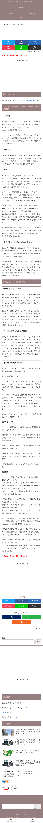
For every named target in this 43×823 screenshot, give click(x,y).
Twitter (4, 712)
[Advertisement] (21, 32)
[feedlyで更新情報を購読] (31, 617)
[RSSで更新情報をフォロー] (21, 622)
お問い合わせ (32, 817)
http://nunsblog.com (28, 100)
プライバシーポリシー (11, 817)
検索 (3, 638)
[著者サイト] (11, 617)
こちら (16, 717)
